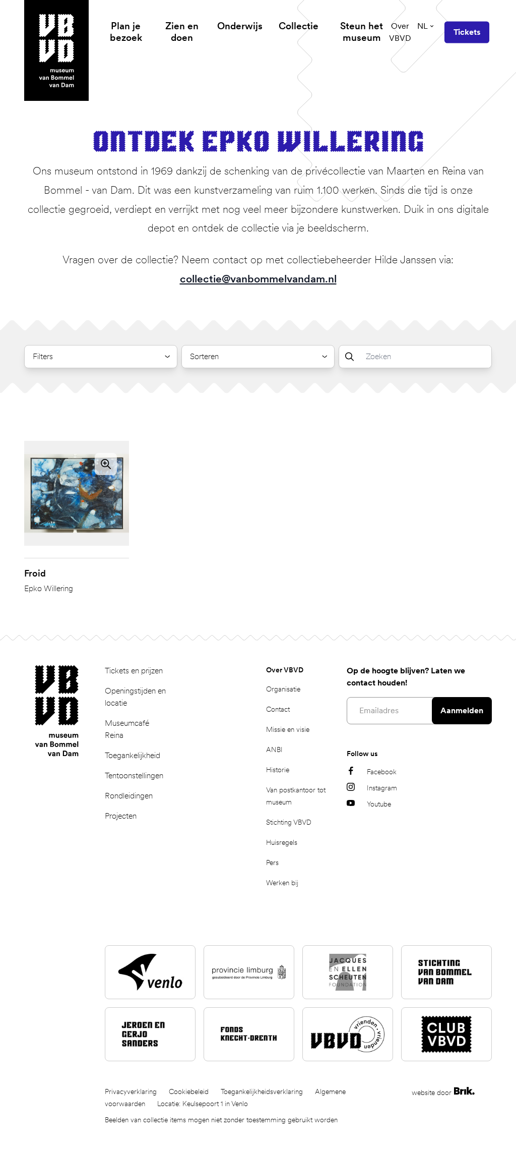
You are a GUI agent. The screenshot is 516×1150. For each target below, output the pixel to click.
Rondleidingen (129, 795)
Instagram (382, 788)
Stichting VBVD (288, 822)
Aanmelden (461, 710)
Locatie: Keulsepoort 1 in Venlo (202, 1104)
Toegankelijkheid (132, 755)
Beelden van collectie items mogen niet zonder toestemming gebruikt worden (221, 1120)
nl (422, 26)
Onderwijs (240, 26)
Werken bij (282, 883)
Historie (277, 770)
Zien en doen (182, 31)
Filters (43, 356)
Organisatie (283, 689)
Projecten (121, 816)
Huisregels (281, 842)
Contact (278, 709)
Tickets (467, 32)
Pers (272, 862)
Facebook (382, 772)
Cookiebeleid (189, 1091)
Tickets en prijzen (134, 670)
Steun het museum (361, 31)
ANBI (274, 749)
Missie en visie (287, 729)
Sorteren (204, 356)
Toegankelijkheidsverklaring (262, 1091)
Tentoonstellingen (134, 775)
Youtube (379, 804)
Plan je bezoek (126, 31)
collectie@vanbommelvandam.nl (258, 278)
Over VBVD (400, 32)
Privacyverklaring (131, 1091)
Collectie (298, 26)
